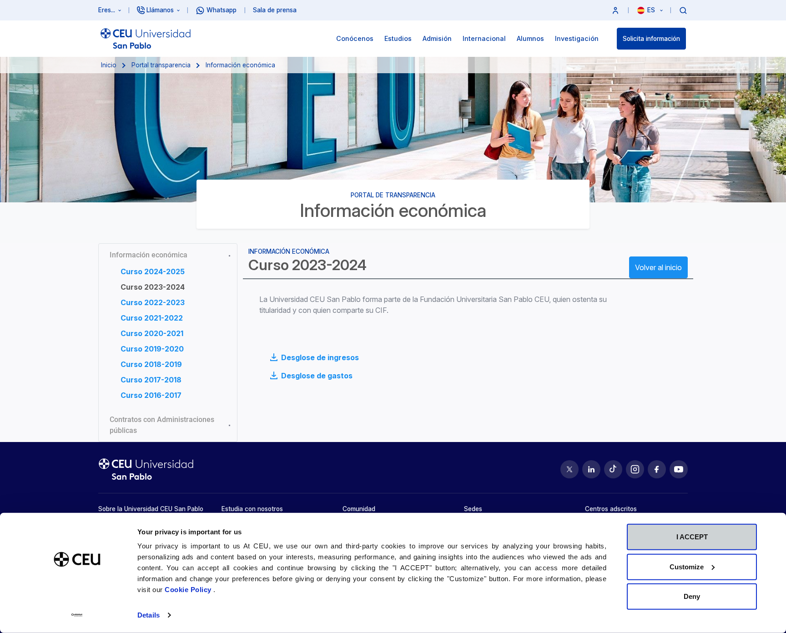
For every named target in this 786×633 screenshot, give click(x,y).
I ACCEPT (692, 537)
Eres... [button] (106, 10)
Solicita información (651, 38)
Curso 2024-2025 (153, 271)
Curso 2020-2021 (152, 333)
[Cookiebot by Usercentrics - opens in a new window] (77, 615)
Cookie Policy (189, 589)
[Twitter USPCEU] (569, 469)
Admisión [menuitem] (437, 38)
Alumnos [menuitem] (530, 38)
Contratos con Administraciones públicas (162, 425)
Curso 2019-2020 (152, 348)
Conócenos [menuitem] (354, 38)
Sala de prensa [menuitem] (275, 10)
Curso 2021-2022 (152, 317)
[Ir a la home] (145, 39)
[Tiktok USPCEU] (613, 469)
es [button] (652, 10)
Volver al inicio (658, 267)
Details (148, 615)
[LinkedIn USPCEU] (591, 469)
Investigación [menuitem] (577, 38)
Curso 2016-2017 (151, 395)
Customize (687, 566)
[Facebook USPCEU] (657, 469)
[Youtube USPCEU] (679, 469)
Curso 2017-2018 (151, 379)
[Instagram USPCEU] (635, 469)
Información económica (148, 255)
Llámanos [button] (160, 10)
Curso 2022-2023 (153, 302)
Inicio (108, 65)
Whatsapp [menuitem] (222, 10)
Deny (692, 596)
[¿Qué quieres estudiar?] (683, 10)
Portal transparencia (161, 65)
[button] (615, 10)
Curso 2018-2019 (151, 364)
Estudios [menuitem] (398, 38)
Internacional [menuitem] (484, 38)
